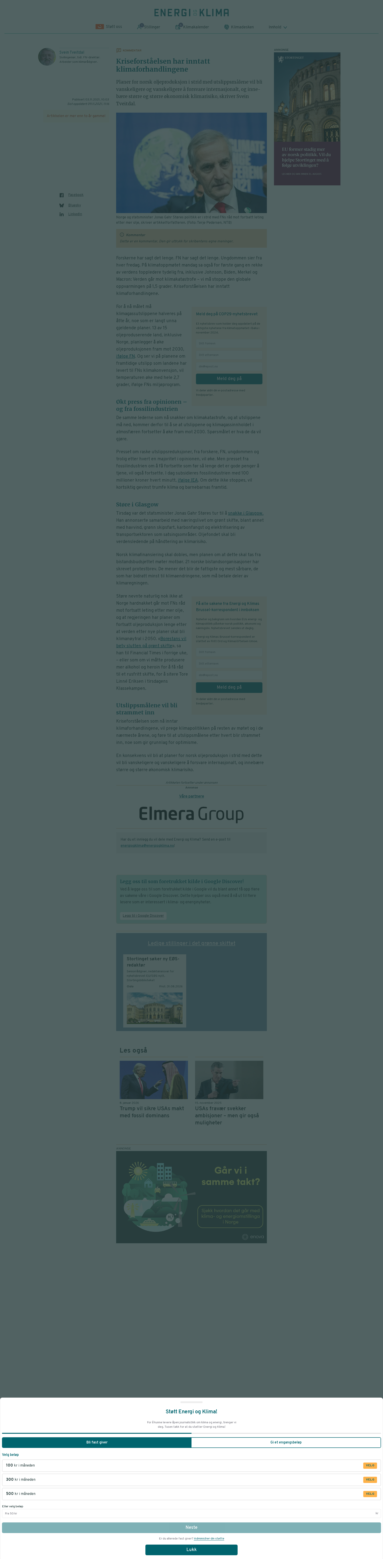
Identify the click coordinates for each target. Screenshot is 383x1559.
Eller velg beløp (12, 1506)
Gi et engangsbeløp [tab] (286, 1442)
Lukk (191, 1550)
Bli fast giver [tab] (96, 1442)
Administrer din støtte (209, 1539)
